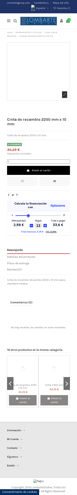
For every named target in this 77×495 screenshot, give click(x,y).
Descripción (15, 250)
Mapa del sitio (61, 3)
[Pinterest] (17, 195)
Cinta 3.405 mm (54, 385)
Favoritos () (63, 8)
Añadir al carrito (41, 170)
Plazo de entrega (18, 263)
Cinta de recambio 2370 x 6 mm (23, 386)
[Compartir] (8, 195)
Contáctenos (41, 3)
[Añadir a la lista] (22, 181)
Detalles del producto (21, 256)
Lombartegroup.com (19, 3)
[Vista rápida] (27, 380)
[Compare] (22, 380)
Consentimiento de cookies (19, 491)
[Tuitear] (13, 195)
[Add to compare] (54, 181)
